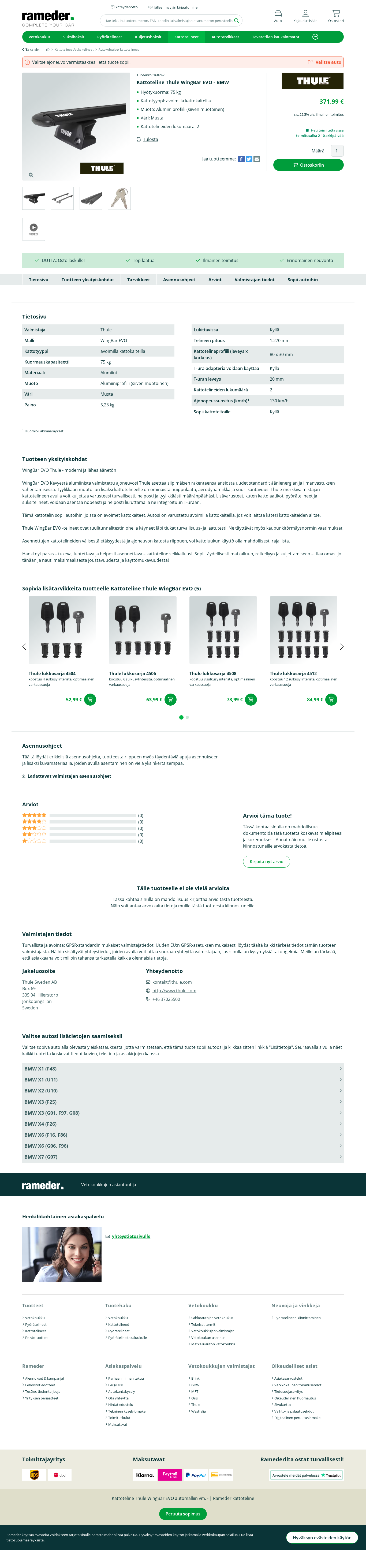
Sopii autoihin (303, 280)
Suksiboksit (73, 36)
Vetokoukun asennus (208, 1337)
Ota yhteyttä (118, 1398)
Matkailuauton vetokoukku (213, 1344)
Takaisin (32, 49)
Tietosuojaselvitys (288, 1391)
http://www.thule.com (174, 991)
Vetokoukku (35, 1317)
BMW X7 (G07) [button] (40, 1157)
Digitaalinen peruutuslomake (297, 1417)
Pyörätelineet (109, 36)
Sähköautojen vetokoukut (212, 1317)
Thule (195, 1404)
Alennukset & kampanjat (44, 1378)
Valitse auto (328, 62)
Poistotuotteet (37, 1337)
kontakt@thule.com (172, 982)
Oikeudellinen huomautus (295, 1398)
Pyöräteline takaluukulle (127, 1337)
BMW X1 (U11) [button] (41, 1079)
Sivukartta (282, 1404)
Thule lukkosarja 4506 (132, 673)
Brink (195, 1378)
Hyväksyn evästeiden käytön (322, 1538)
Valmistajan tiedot (255, 280)
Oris (194, 1398)
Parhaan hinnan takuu (126, 1378)
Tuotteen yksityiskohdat (88, 280)
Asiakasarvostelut (288, 1378)
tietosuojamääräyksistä (25, 1540)
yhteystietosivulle (131, 1236)
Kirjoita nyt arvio (266, 861)
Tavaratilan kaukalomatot (276, 36)
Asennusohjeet (179, 280)
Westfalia (198, 1411)
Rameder (33, 1366)
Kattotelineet (186, 36)
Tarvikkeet (138, 280)
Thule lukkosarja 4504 (52, 673)
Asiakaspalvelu (123, 1366)
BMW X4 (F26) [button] (40, 1124)
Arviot (215, 280)
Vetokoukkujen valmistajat (212, 1330)
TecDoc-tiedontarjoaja (42, 1391)
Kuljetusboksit (148, 36)
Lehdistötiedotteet (40, 1385)
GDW (195, 1385)
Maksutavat (117, 1424)
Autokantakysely (121, 1391)
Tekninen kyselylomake (126, 1411)
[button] (305, 15)
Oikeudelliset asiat (294, 1366)
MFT (194, 1391)
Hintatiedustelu (120, 1404)
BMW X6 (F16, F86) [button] (45, 1135)
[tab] (33, 199)
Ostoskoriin (312, 165)
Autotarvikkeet (225, 36)
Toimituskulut (119, 1417)
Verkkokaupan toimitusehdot (298, 1385)
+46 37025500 (166, 999)
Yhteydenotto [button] (126, 7)
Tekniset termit (203, 1324)
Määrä (318, 151)
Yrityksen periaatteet (41, 1398)
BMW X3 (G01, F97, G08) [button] (52, 1113)
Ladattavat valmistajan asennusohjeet (69, 776)
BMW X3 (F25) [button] (40, 1102)
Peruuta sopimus (183, 1514)
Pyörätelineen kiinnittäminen (297, 1317)
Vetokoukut (39, 36)
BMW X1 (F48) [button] (40, 1068)
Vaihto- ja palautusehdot (294, 1411)
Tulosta (150, 139)
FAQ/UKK (115, 1385)
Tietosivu (38, 280)
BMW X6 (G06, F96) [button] (46, 1146)
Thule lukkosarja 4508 (212, 673)
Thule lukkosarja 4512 (293, 673)
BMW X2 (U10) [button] (41, 1090)
